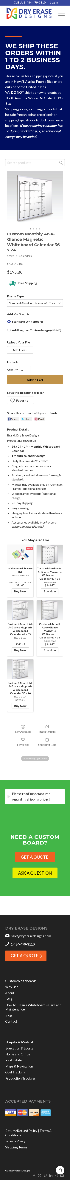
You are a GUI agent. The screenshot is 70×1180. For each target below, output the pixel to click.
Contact (11, 1021)
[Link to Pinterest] (45, 1175)
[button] (20, 350)
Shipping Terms (16, 1147)
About (9, 993)
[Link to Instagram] (56, 1175)
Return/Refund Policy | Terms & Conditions (28, 1133)
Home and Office (17, 1054)
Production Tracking (20, 1078)
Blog (8, 1015)
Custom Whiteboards (20, 981)
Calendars (25, 255)
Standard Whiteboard (27, 321)
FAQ (8, 999)
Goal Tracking (15, 1072)
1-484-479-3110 (23, 944)
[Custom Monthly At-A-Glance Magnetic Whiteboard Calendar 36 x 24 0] (35, 198)
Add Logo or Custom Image (36, 330)
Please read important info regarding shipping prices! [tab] (31, 796)
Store (10, 255)
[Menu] (60, 13)
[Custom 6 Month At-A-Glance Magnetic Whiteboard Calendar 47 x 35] (20, 610)
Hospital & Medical (19, 1042)
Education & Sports (19, 1048)
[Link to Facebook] (34, 1175)
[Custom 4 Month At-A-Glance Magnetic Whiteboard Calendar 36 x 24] (20, 669)
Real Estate (13, 1060)
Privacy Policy (15, 1141)
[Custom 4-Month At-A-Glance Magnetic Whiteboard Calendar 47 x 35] (50, 610)
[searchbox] (35, 163)
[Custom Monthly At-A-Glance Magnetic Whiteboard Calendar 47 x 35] (50, 554)
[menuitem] (30, 2)
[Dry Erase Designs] (29, 13)
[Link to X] (39, 1175)
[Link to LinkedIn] (51, 1175)
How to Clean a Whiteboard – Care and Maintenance (33, 1007)
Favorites (23, 744)
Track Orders (47, 731)
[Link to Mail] (62, 1175)
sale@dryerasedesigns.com (31, 936)
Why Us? (11, 987)
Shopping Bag (47, 744)
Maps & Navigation (19, 1066)
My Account (23, 731)
